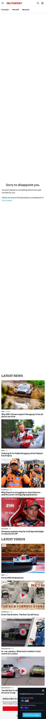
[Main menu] (2, 3)
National (25, 10)
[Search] (38, 3)
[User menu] (42, 3)
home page (7, 200)
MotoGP (15, 10)
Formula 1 (5, 10)
